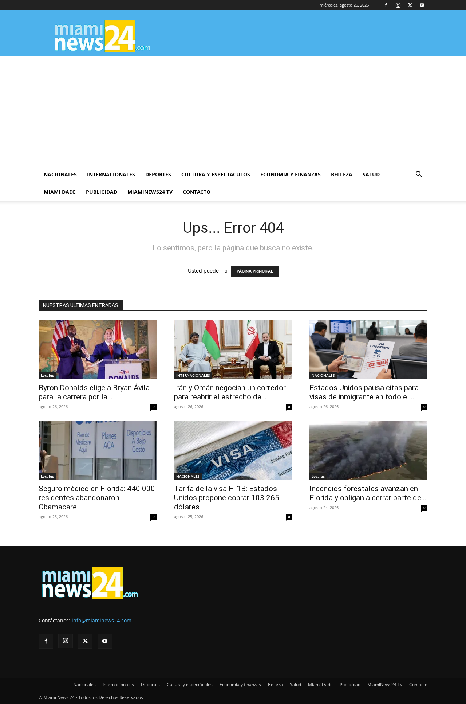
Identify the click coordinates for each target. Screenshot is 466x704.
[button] (418, 175)
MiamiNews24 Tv (150, 191)
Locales (47, 375)
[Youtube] (421, 5)
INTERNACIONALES (193, 375)
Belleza (341, 174)
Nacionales (60, 174)
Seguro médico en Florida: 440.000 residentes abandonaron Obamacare (97, 497)
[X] (409, 5)
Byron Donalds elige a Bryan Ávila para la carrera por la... (94, 392)
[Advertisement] (233, 111)
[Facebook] (385, 5)
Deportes (158, 174)
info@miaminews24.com (101, 620)
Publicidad (101, 191)
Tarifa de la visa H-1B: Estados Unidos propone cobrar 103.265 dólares (226, 497)
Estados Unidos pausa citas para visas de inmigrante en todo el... (364, 392)
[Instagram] (397, 5)
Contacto (196, 191)
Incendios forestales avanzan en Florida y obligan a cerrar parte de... (368, 493)
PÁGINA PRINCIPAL (255, 271)
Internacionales (111, 174)
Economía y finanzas (290, 174)
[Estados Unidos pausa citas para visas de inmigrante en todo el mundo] (368, 349)
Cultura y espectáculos (215, 174)
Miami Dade (60, 191)
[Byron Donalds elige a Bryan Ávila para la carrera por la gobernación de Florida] (98, 349)
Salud (371, 174)
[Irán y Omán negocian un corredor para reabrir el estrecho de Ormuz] (233, 349)
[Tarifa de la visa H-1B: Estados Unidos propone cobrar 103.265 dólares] (233, 450)
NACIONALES (323, 375)
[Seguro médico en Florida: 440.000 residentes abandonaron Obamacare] (98, 450)
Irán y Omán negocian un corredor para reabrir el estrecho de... (230, 392)
